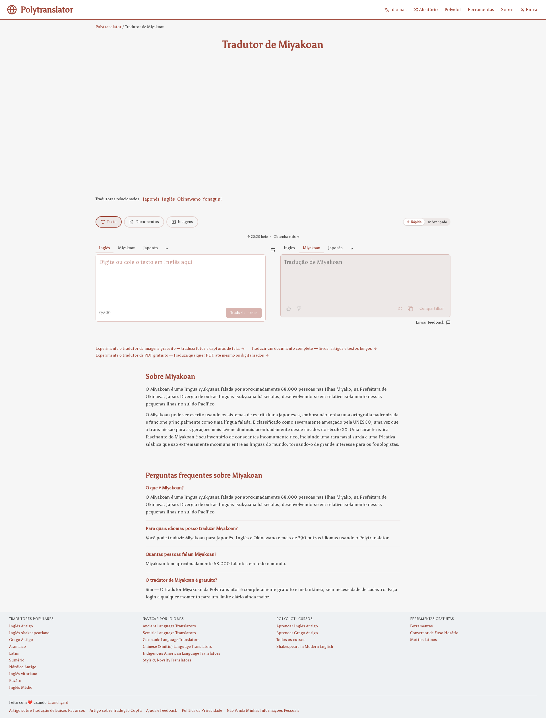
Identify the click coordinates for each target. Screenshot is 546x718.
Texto (112, 221)
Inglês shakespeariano (29, 632)
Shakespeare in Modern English (304, 646)
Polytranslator (108, 26)
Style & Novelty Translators (167, 660)
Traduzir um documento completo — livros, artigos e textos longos (312, 348)
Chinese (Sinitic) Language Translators (177, 646)
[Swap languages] (273, 250)
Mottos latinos (423, 639)
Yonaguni (212, 199)
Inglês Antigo (21, 626)
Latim (14, 653)
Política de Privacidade (202, 710)
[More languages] (166, 249)
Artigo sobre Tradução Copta (116, 710)
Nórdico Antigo (22, 667)
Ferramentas (421, 626)
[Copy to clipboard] (410, 308)
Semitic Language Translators (169, 632)
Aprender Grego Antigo (297, 632)
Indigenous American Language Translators (181, 653)
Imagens (185, 221)
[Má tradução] (298, 308)
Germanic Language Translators (171, 639)
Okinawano (188, 199)
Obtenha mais (285, 237)
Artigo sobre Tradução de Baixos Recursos (47, 710)
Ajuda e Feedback (161, 710)
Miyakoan (126, 247)
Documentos (147, 221)
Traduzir (243, 312)
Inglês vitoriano (23, 673)
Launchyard (57, 702)
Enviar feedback (430, 322)
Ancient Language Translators (169, 626)
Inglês (168, 199)
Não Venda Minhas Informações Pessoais (263, 710)
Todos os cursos (290, 639)
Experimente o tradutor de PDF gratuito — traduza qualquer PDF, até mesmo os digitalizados (180, 355)
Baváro (15, 680)
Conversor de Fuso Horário (434, 632)
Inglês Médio (20, 687)
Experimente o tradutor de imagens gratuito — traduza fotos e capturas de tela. (168, 348)
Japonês (151, 199)
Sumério (16, 660)
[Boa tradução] (288, 308)
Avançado (439, 222)
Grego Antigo (21, 639)
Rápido (416, 222)
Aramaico (17, 646)
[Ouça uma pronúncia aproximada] (400, 309)
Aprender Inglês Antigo (297, 626)
